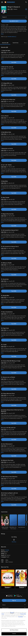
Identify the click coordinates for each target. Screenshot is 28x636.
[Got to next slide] (26, 522)
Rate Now (14, 541)
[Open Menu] (2, 2)
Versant (12, 612)
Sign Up (14, 600)
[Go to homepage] (10, 2)
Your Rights (20, 616)
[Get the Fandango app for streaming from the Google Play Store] (18, 596)
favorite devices (11, 36)
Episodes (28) (5, 42)
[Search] (26, 2)
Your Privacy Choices (14, 630)
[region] (14, 622)
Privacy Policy (23, 613)
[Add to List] (26, 9)
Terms (2, 613)
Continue (14, 633)
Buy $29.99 (16, 21)
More (2, 34)
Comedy (7, 550)
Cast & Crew (15, 42)
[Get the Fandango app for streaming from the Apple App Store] (9, 596)
